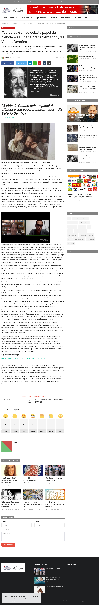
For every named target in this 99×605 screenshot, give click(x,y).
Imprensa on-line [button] (80, 18)
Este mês (82, 40)
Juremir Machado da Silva (80, 219)
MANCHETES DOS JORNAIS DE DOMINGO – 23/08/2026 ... (88, 88)
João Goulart (27, 18)
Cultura (9, 101)
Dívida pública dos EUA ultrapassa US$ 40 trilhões (87, 127)
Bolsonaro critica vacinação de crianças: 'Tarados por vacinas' (54, 587)
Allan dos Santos (79, 239)
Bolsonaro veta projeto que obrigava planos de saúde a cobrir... (53, 580)
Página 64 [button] (14, 18)
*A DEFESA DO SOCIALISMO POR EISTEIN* (29, 480)
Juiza (89, 227)
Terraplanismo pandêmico (87, 56)
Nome (3, 522)
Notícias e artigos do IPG (12, 23)
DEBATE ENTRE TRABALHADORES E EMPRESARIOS (82, 195)
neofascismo (90, 239)
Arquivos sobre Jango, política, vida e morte (83, 601)
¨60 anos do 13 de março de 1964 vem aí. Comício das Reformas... (10, 504)
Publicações (39, 2)
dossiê (70, 231)
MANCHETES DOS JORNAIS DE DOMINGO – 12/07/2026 (49, 401)
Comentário (5, 530)
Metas (24, 2)
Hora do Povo (9, 118)
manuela (71, 243)
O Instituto (5, 2)
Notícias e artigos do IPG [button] (60, 18)
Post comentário (8, 545)
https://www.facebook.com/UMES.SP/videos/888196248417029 (23, 358)
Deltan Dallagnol (84, 223)
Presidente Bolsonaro (86, 235)
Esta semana (72, 40)
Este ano (92, 40)
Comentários (8, 517)
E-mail (36, 522)
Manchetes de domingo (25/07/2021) (53, 479)
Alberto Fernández (80, 231)
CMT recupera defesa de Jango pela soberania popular (88, 67)
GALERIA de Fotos (15, 2)
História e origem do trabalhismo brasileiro (56, 601)
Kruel (70, 239)
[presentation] (90, 177)
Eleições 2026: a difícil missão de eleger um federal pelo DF (88, 77)
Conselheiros (48, 2)
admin (7, 57)
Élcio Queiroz (72, 227)
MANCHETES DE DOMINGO (53, 569)
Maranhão (82, 227)
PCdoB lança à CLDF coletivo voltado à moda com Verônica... (9, 480)
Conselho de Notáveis (60, 2)
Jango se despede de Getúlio (88, 135)
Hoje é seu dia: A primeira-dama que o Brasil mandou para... (87, 47)
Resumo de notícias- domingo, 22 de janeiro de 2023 (32, 504)
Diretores (30, 2)
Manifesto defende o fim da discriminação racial (17, 401)
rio (69, 219)
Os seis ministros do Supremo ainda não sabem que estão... (54, 504)
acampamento (72, 223)
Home (5, 18)
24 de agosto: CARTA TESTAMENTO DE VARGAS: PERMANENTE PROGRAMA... (88, 147)
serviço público (72, 235)
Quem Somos (42, 18)
